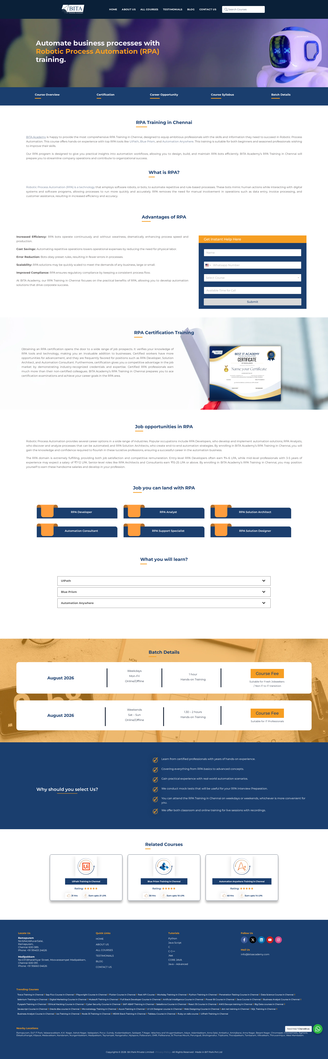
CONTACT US (104, 967)
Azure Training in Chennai (132, 1009)
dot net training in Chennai (235, 1009)
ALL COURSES (104, 950)
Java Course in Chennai (249, 999)
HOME (100, 938)
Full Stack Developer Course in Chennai (140, 999)
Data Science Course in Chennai (277, 994)
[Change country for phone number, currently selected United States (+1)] (208, 265)
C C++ (171, 951)
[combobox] (252, 278)
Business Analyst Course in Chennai (281, 999)
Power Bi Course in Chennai (220, 999)
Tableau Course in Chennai (161, 1013)
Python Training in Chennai (203, 994)
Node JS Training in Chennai (96, 1013)
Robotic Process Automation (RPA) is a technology (60, 187)
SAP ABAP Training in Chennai (138, 1004)
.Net (170, 955)
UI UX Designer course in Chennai (164, 1009)
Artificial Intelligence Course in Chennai (183, 999)
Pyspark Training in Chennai (31, 1004)
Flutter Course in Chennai (122, 994)
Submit (252, 302)
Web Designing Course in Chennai (201, 1009)
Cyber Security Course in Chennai (103, 1004)
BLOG (99, 961)
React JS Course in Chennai (202, 1004)
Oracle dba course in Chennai (64, 1009)
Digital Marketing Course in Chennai (68, 999)
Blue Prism (147, 141)
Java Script (174, 942)
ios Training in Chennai (67, 1013)
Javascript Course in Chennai (32, 1009)
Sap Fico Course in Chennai (60, 994)
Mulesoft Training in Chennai (103, 999)
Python (172, 938)
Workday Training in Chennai (172, 994)
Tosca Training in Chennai (30, 994)
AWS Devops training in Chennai (235, 1004)
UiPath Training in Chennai (214, 1013)
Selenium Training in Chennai (32, 999)
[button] (164, 581)
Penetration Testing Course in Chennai (238, 994)
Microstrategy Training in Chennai (99, 1009)
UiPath (134, 141)
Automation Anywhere (178, 141)
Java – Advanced (178, 964)
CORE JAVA (175, 959)
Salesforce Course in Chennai (171, 1004)
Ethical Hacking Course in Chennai (66, 1004)
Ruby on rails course (188, 1013)
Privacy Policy (163, 1052)
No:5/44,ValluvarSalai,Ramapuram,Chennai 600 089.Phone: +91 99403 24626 (32, 945)
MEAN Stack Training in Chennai (129, 1013)
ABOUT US (102, 944)
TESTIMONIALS (105, 955)
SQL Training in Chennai (263, 1009)
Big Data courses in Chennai (269, 1004)
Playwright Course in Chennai (91, 994)
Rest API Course (146, 994)
